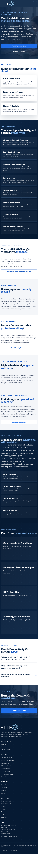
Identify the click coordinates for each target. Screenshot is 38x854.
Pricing (3, 809)
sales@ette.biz (5, 833)
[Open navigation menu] (35, 3)
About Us (3, 785)
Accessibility (4, 817)
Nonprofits (4, 744)
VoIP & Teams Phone (7, 774)
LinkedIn (3, 793)
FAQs (2, 812)
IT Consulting (5, 763)
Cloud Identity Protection (19, 348)
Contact (3, 790)
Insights (3, 806)
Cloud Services (5, 771)
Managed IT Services (7, 757)
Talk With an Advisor (19, 46)
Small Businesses (6, 749)
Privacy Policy (4, 850)
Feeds (3, 814)
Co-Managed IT (5, 768)
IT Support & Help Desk (8, 760)
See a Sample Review (19, 422)
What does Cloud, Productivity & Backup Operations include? (15, 658)
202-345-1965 (5, 832)
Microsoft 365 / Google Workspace (19, 271)
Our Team (4, 787)
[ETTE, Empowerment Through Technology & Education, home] (7, 3)
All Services (4, 777)
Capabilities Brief (6, 804)
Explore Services (19, 51)
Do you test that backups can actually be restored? (14, 667)
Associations (5, 747)
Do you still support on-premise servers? (15, 675)
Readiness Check (6, 801)
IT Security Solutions (7, 766)
